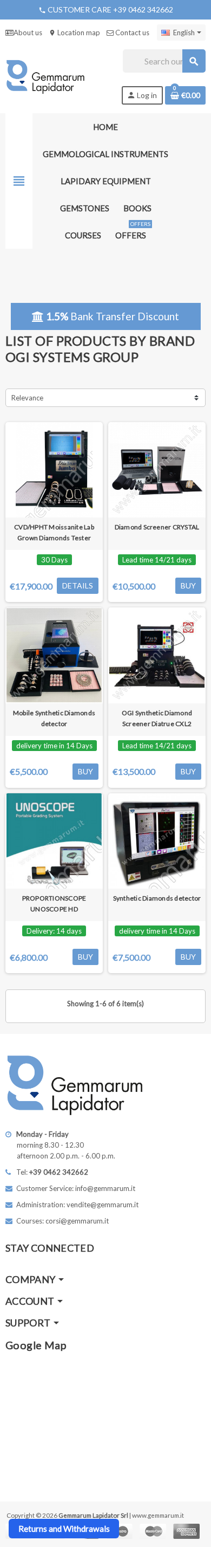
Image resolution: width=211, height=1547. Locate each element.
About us (28, 32)
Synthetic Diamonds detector (157, 898)
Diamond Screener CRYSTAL (157, 527)
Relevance (27, 397)
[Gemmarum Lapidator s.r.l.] (45, 76)
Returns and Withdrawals (64, 1528)
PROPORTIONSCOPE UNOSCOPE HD (54, 903)
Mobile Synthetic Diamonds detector (54, 718)
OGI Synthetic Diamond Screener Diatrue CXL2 (157, 718)
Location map (74, 32)
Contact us (131, 32)
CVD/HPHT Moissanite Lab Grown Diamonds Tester (54, 532)
